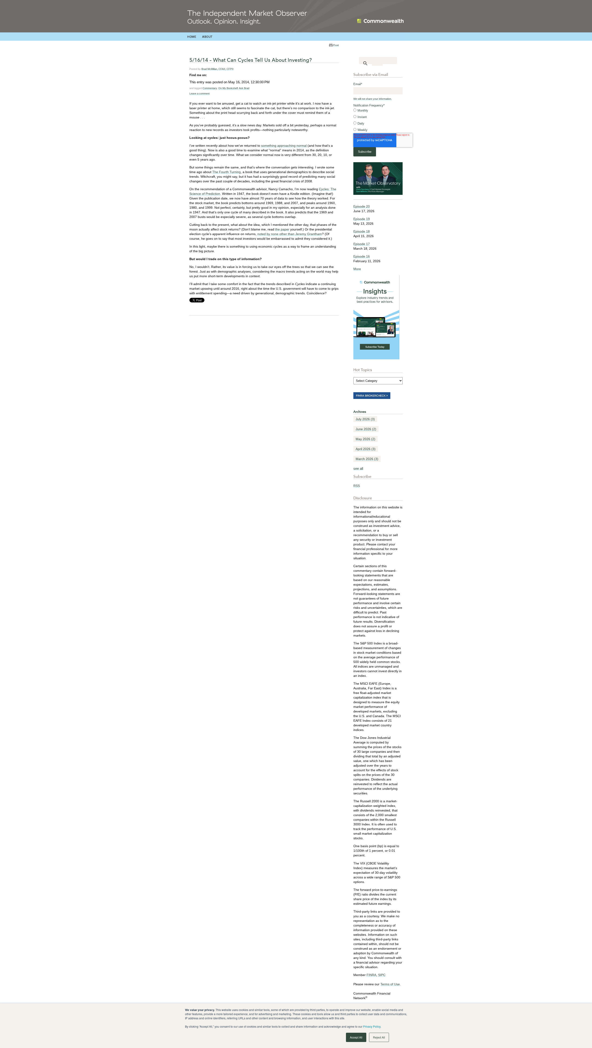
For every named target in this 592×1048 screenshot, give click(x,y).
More (357, 269)
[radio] (378, 110)
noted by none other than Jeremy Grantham (289, 234)
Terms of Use (390, 984)
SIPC (381, 975)
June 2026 (366, 429)
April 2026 (366, 449)
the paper (282, 229)
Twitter (217, 75)
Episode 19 (361, 219)
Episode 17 (361, 244)
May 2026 (365, 439)
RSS (356, 486)
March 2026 (367, 459)
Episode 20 (361, 206)
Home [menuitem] (191, 36)
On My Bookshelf (228, 88)
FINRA (371, 975)
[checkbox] (378, 120)
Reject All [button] (379, 1037)
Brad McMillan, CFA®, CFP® (217, 69)
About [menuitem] (207, 36)
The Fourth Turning (226, 172)
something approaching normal (284, 145)
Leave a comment (199, 93)
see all (358, 468)
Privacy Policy (371, 1026)
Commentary (210, 88)
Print (336, 45)
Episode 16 (361, 256)
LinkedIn (210, 75)
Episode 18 (361, 231)
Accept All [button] (356, 1037)
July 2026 (365, 419)
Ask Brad (244, 88)
